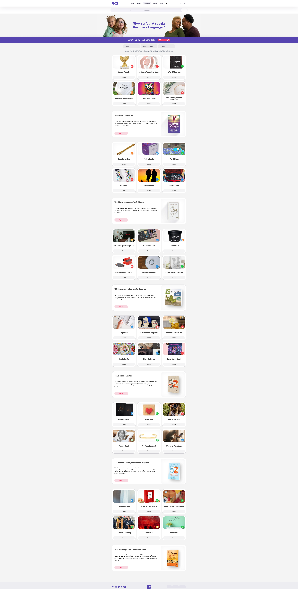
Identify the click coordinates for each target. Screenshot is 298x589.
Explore (121, 133)
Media (175, 587)
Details (124, 77)
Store (161, 3)
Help (169, 587)
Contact (182, 587)
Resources (147, 3)
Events (155, 3)
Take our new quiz (164, 40)
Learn (132, 3)
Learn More (146, 10)
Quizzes (139, 3)
